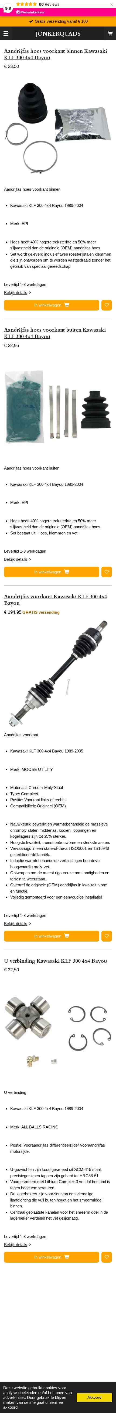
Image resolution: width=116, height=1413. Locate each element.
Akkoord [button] (94, 1397)
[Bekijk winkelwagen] (110, 33)
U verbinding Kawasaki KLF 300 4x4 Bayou (55, 961)
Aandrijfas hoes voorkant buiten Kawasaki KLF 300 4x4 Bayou (55, 333)
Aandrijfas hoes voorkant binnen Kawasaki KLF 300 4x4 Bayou (55, 54)
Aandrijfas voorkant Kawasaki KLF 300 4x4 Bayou (55, 600)
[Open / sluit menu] (6, 33)
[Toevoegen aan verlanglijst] (106, 305)
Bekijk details (15, 292)
